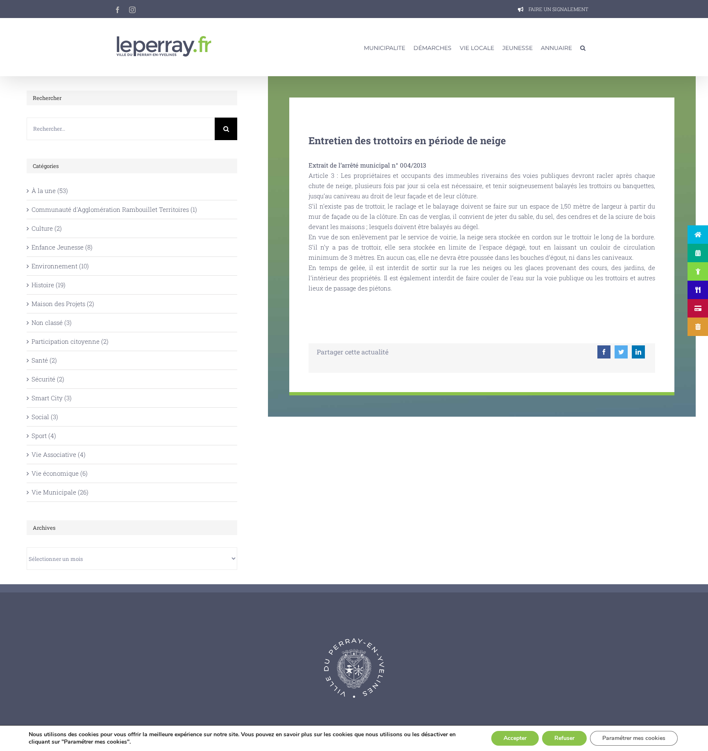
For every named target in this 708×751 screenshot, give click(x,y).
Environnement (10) (60, 266)
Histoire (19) (49, 285)
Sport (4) (44, 435)
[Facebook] (604, 352)
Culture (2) (47, 228)
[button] (582, 47)
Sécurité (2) (48, 379)
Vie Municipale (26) (60, 492)
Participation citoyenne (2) (70, 341)
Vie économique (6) (60, 473)
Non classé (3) (52, 322)
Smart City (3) (52, 398)
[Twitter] (621, 352)
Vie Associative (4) (59, 454)
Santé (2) (44, 360)
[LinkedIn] (638, 352)
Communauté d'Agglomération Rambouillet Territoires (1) (114, 209)
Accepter (515, 738)
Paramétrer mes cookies (633, 738)
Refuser (564, 738)
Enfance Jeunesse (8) (62, 247)
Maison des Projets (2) (63, 303)
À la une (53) (50, 190)
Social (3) (45, 417)
